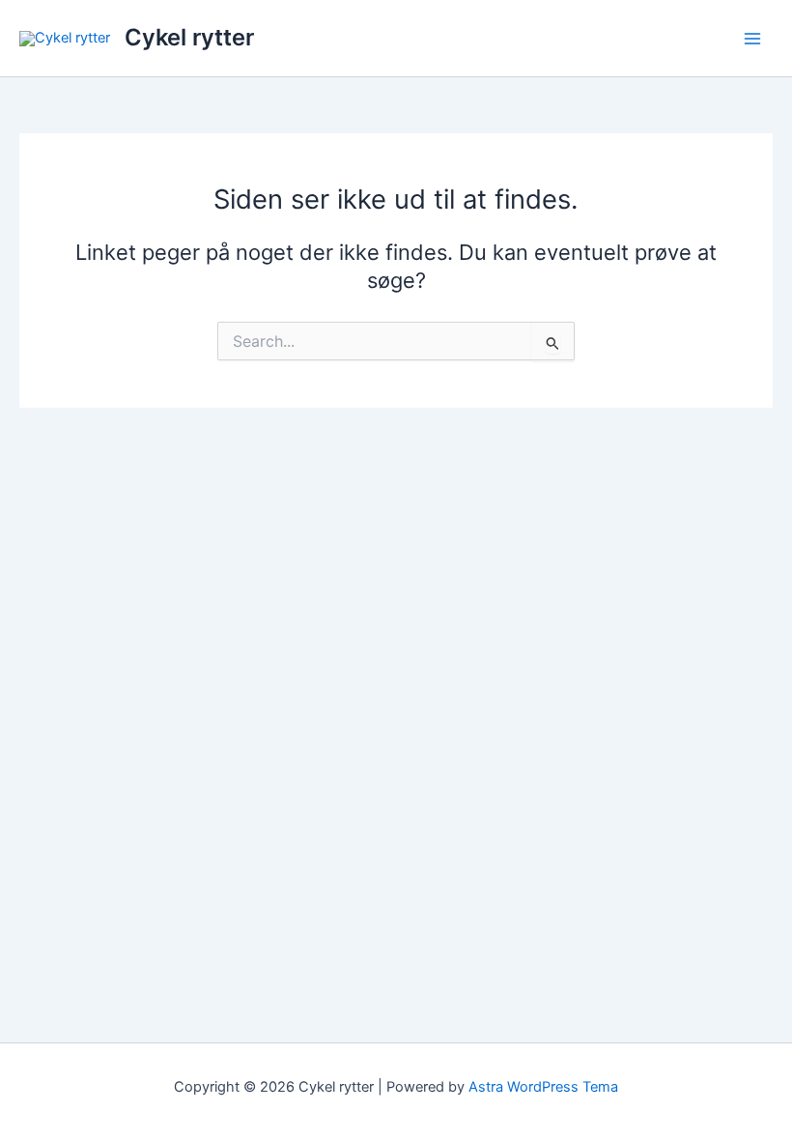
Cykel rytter (189, 37)
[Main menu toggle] (752, 38)
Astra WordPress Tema (543, 1087)
